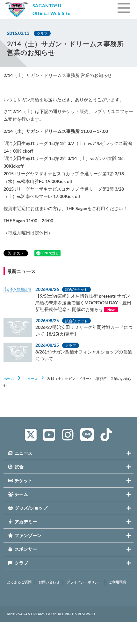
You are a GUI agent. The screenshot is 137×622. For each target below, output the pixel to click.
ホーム (9, 378)
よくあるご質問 (19, 582)
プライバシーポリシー (84, 582)
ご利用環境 (117, 582)
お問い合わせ (49, 582)
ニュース (31, 378)
